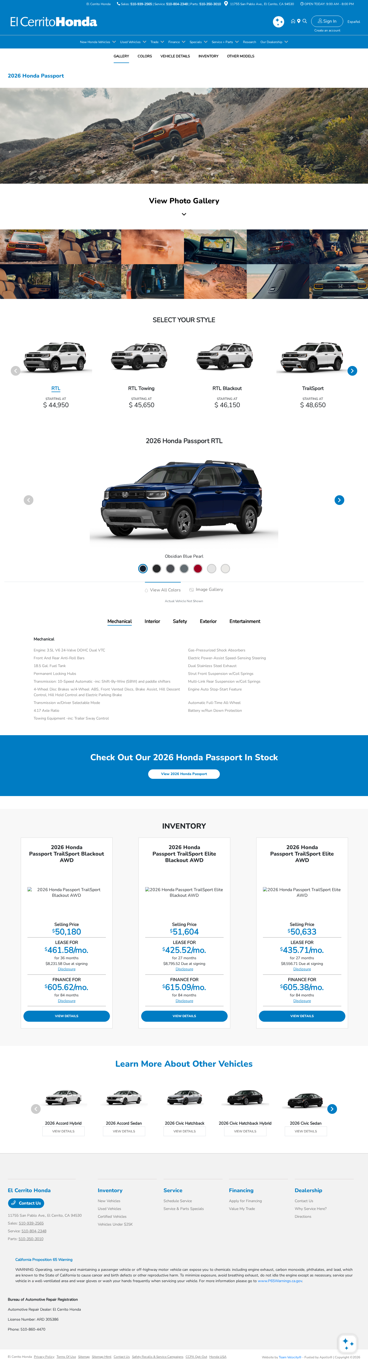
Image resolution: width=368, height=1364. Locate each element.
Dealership (308, 1190)
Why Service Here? (311, 1208)
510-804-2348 (177, 4)
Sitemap (84, 1357)
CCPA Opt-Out (196, 1357)
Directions (303, 1216)
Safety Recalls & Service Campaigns (157, 1357)
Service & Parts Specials (184, 1208)
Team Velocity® (290, 1357)
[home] (294, 21)
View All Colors (165, 590)
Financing (241, 1190)
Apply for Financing (245, 1200)
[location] (226, 4)
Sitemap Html (102, 1357)
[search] (305, 21)
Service (173, 1190)
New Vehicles (109, 1200)
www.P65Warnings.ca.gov (280, 1280)
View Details (66, 1016)
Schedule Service (178, 1200)
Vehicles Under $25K (115, 1224)
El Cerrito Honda (20, 1357)
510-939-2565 (141, 4)
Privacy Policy (44, 1357)
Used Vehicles (109, 1208)
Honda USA (218, 1357)
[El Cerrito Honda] (54, 21)
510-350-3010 (210, 4)
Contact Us (29, 1203)
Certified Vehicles (112, 1216)
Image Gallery (209, 589)
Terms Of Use (66, 1357)
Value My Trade (242, 1208)
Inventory (110, 1190)
